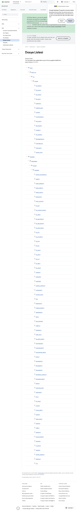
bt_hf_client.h (39, 237)
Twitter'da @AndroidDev (46, 488)
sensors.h (38, 432)
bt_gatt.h (38, 214)
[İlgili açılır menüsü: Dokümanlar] (21, 2)
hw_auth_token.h (40, 339)
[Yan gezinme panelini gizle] (18, 508)
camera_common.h (40, 285)
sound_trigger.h (40, 437)
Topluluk (34, 506)
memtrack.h (39, 392)
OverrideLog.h (39, 143)
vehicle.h (38, 450)
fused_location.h (40, 308)
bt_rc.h (37, 259)
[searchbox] (10, 14)
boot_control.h (39, 201)
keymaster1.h (39, 365)
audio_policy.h (39, 192)
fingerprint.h (39, 303)
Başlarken (13, 9)
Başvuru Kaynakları (41, 46)
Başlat (70, 21)
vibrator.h (38, 459)
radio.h (37, 428)
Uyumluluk (43, 9)
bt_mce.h (38, 250)
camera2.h (38, 277)
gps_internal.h (39, 321)
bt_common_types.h (41, 210)
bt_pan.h (38, 254)
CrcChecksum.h (40, 117)
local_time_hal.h (40, 388)
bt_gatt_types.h (40, 228)
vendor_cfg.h (39, 152)
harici (31, 68)
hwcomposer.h (39, 343)
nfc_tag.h (38, 401)
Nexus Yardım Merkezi (64, 491)
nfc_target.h (39, 134)
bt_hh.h (38, 241)
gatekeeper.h (39, 312)
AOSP (26, 46)
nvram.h (38, 405)
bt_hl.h (37, 245)
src (33, 77)
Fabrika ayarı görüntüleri (28, 496)
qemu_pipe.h (39, 419)
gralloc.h (38, 325)
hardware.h (38, 330)
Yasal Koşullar (41, 506)
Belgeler (5, 6)
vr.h (37, 463)
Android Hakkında (26, 506)
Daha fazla (28, 1)
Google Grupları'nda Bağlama (47, 500)
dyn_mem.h (38, 121)
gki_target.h (39, 125)
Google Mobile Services (64, 496)
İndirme (24, 491)
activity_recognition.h (41, 174)
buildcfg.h (38, 103)
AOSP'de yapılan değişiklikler (53, 26)
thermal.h (38, 441)
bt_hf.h (37, 232)
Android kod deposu (27, 486)
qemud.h (38, 423)
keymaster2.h (39, 370)
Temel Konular (32, 9)
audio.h (38, 179)
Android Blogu (43, 491)
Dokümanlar (16, 1)
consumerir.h (39, 290)
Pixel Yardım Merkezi (63, 488)
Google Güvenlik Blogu (45, 493)
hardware (32, 157)
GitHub (23, 500)
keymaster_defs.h (40, 379)
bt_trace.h (38, 90)
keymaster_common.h (41, 374)
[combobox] (47, 1)
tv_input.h (38, 445)
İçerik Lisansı (41, 473)
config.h (38, 112)
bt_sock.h (38, 268)
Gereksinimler (25, 488)
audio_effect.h (39, 188)
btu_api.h (38, 99)
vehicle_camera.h (40, 454)
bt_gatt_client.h (40, 219)
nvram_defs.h (39, 410)
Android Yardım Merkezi (64, 486)
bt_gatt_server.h (40, 223)
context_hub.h (39, 294)
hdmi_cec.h (39, 334)
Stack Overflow (62, 498)
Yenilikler (4, 9)
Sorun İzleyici (62, 500)
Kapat (62, 21)
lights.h (38, 383)
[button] (9, 24)
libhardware (34, 161)
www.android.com (63, 493)
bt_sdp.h (38, 263)
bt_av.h (38, 205)
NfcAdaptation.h (40, 139)
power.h (38, 414)
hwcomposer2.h (40, 348)
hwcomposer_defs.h (41, 352)
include (36, 81)
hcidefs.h (38, 130)
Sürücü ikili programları (27, 498)
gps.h (37, 317)
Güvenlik (22, 9)
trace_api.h (39, 148)
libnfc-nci (33, 72)
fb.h (37, 299)
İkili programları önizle (27, 493)
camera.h (38, 272)
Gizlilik (52, 506)
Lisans (47, 506)
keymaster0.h (39, 361)
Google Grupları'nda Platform (47, 496)
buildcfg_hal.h (39, 108)
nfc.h (37, 397)
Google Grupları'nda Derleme (47, 498)
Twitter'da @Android (45, 486)
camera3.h (38, 281)
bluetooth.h (39, 197)
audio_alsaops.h (40, 183)
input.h (37, 357)
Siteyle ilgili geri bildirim (28, 508)
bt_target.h (39, 85)
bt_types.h (38, 94)
